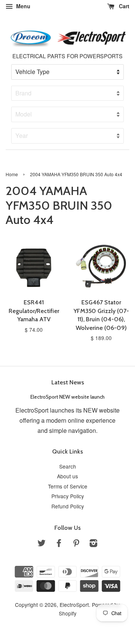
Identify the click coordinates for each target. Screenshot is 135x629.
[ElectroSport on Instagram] (93, 544)
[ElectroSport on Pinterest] (76, 544)
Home (12, 174)
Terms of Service (67, 486)
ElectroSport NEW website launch (67, 397)
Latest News (67, 382)
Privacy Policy (67, 496)
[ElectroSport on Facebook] (59, 544)
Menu (22, 6)
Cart (123, 6)
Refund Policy (67, 506)
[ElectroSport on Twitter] (42, 544)
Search (67, 466)
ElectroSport (74, 604)
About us (67, 476)
